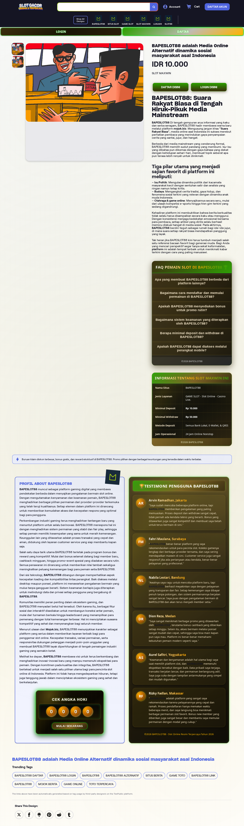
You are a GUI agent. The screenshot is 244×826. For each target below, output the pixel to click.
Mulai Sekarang (69, 726)
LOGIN (61, 32)
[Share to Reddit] (59, 814)
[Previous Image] (28, 102)
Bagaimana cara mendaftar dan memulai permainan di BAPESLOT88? (192, 294)
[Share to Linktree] (39, 814)
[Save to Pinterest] (49, 814)
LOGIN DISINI (208, 87)
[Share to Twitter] (19, 814)
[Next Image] (140, 102)
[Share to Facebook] (29, 814)
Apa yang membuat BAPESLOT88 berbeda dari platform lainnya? (192, 281)
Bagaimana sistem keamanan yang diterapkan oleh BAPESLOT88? (192, 321)
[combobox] (104, 7)
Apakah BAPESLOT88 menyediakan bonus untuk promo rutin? (192, 308)
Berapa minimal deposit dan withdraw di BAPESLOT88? (191, 335)
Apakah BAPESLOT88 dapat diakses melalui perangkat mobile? (192, 348)
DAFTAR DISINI (170, 87)
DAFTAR (183, 32)
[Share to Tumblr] (69, 814)
